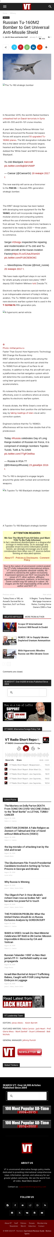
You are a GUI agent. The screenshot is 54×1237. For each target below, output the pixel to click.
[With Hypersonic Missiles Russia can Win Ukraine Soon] (10, 654)
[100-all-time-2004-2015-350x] (27, 1113)
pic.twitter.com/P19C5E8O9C (20, 257)
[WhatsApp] (27, 47)
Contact (41, 1226)
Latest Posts (10, 800)
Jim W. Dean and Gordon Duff (16, 37)
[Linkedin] (33, 47)
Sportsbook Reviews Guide (34, 1231)
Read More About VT (31, 1181)
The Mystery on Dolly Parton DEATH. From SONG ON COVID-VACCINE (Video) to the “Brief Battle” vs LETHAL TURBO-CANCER (27, 810)
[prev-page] (4, 664)
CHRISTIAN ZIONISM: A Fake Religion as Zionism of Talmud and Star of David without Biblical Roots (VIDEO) (26, 830)
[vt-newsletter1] (23, 1056)
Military (13, 13)
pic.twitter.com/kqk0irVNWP (19, 165)
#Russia (16, 438)
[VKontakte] (27, 1213)
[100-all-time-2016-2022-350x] (27, 1127)
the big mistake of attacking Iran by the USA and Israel (26, 848)
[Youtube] (42, 1213)
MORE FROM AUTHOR (34, 617)
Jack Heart (40, 1028)
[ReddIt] (40, 47)
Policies (23, 1223)
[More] (46, 47)
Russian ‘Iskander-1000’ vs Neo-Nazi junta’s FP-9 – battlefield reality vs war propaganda (25, 958)
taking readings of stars (22, 413)
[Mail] (22, 1205)
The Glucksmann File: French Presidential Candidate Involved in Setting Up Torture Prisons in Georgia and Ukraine (27, 865)
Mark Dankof (21, 1031)
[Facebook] (15, 1205)
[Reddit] (30, 1205)
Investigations (8, 657)
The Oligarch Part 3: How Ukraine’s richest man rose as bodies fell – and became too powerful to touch (25, 897)
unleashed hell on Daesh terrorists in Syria (24, 118)
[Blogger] (7, 1205)
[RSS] (45, 1205)
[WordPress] (34, 1213)
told (34, 283)
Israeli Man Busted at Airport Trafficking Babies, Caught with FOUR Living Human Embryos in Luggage (26, 977)
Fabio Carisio (28, 1028)
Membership (42, 1223)
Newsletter (14, 1226)
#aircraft (28, 162)
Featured (7, 631)
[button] (4, 6)
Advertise (32, 1226)
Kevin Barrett (31, 1022)
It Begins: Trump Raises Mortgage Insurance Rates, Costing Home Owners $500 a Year (40, 602)
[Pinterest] (20, 47)
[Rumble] (37, 1205)
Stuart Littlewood (37, 1031)
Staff (16, 1223)
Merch (23, 1226)
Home (5, 13)
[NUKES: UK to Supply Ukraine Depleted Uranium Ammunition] (10, 640)
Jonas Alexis (17, 1022)
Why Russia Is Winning (16, 881)
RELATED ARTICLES (13, 617)
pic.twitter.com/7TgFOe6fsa (19, 453)
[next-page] (9, 664)
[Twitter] (14, 47)
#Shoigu (16, 242)
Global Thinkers (11, 1065)
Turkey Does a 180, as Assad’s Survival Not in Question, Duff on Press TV (14, 602)
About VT (9, 558)
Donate (32, 1223)
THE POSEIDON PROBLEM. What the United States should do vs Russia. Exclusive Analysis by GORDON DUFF (24, 916)
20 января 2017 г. (14, 269)
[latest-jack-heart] (23, 1007)
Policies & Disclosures (27, 558)
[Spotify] (12, 1213)
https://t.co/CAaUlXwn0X (26, 253)
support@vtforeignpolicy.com (32, 1186)
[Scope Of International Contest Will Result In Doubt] (10, 627)
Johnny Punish (29, 1040)
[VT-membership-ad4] (27, 720)
